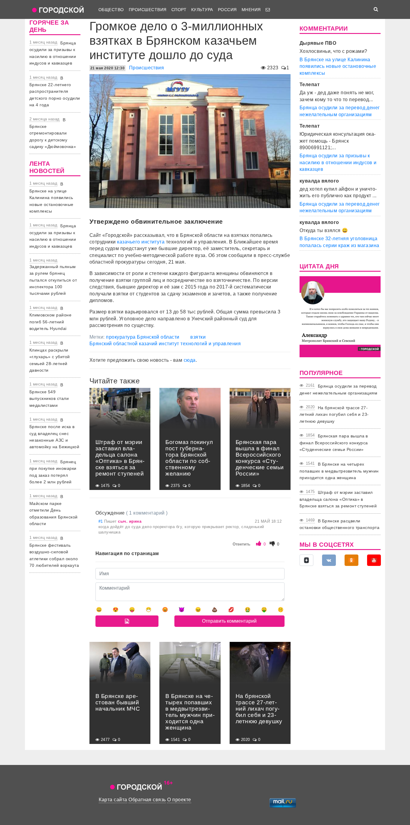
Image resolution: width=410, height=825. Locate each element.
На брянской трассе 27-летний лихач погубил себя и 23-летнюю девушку (334, 414)
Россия (227, 9)
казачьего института (140, 241)
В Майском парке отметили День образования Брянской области (53, 510)
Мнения (251, 9)
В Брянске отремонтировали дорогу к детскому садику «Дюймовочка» (52, 133)
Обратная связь (147, 799)
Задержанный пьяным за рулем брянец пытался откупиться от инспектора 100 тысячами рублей (53, 280)
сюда (190, 360)
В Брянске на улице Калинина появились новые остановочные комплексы (51, 197)
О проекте (179, 799)
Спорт (178, 9)
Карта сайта (113, 799)
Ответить (241, 544)
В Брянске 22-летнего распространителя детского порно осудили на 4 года (54, 91)
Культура (202, 9)
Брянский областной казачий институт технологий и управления (165, 343)
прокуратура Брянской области (142, 337)
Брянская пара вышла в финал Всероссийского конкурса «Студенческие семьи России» (334, 443)
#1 (101, 521)
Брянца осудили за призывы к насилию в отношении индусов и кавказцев (338, 162)
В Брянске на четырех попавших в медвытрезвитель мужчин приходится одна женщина (339, 471)
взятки (198, 337)
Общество (111, 9)
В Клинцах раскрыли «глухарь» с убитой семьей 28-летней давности (49, 357)
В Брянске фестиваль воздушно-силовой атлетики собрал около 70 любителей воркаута (54, 552)
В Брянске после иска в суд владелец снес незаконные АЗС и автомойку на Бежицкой (54, 433)
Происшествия (148, 9)
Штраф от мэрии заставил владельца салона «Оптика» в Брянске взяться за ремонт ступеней (338, 499)
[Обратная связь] (267, 9)
